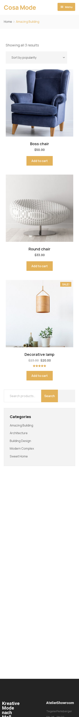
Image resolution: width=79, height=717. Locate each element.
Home (8, 21)
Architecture (19, 433)
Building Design (20, 441)
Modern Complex (22, 448)
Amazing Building (21, 425)
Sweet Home (19, 456)
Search (49, 396)
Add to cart (39, 161)
